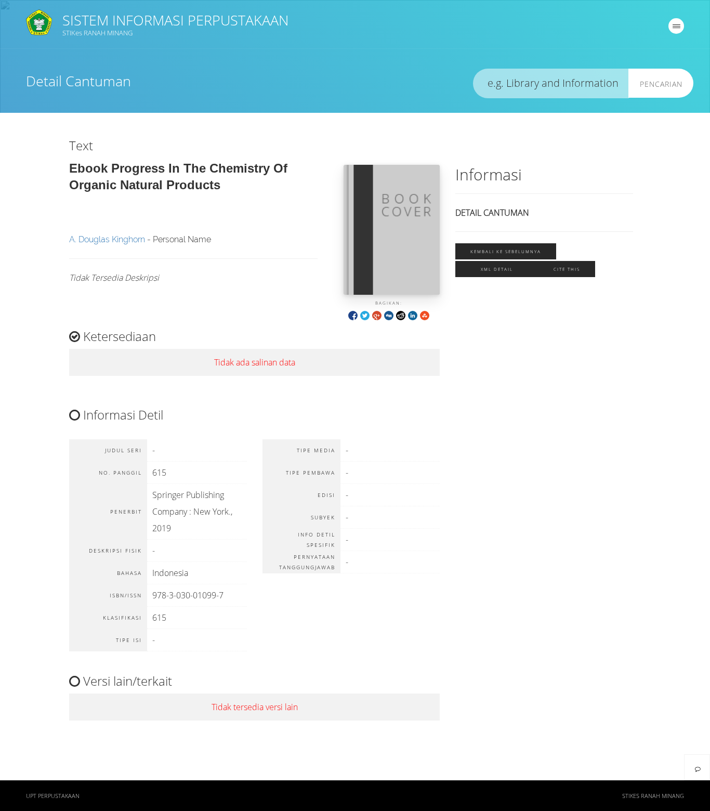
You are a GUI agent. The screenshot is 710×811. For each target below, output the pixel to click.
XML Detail (497, 269)
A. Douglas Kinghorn (107, 239)
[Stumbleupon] (424, 315)
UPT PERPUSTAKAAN (53, 796)
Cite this (567, 269)
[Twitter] (365, 315)
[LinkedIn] (412, 315)
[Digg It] (388, 315)
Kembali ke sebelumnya (505, 251)
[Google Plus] (377, 315)
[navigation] (676, 26)
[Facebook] (353, 315)
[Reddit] (400, 315)
